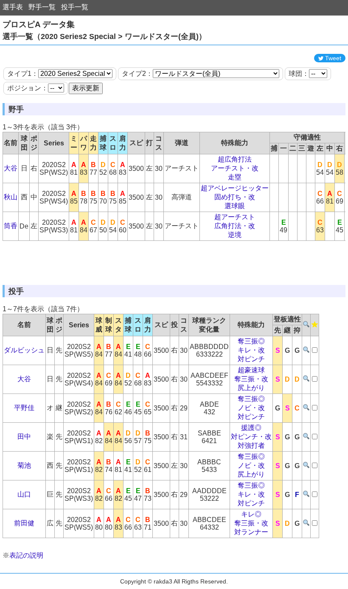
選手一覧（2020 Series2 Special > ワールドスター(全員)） (104, 36)
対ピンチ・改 (251, 436)
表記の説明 (26, 555)
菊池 (24, 465)
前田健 (24, 523)
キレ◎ (251, 514)
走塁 (234, 177)
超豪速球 (251, 370)
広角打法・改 (234, 225)
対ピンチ (251, 359)
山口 (24, 494)
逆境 (234, 234)
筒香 (10, 225)
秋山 (10, 197)
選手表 (13, 7)
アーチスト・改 (234, 168)
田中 (24, 436)
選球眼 (235, 205)
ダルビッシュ (24, 350)
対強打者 (251, 445)
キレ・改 (251, 350)
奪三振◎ (251, 341)
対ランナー (251, 532)
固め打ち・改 (234, 197)
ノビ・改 (251, 407)
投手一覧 (74, 7)
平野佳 (24, 407)
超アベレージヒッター (235, 188)
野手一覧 (42, 7)
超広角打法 (235, 159)
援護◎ (251, 427)
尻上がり (251, 387)
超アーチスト (234, 217)
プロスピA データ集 (39, 24)
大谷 (10, 168)
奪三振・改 (251, 378)
